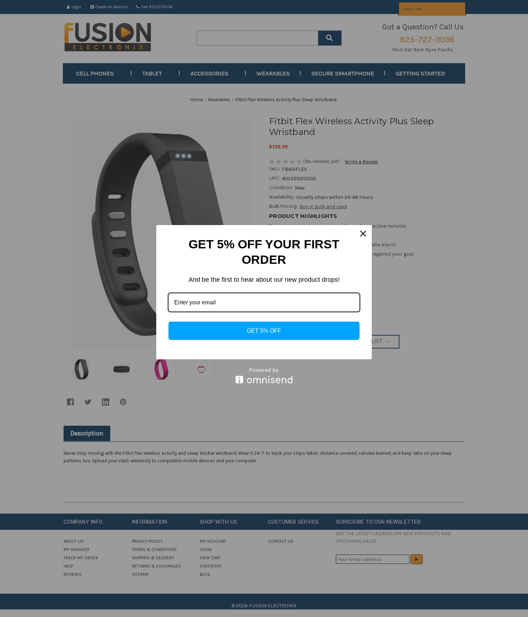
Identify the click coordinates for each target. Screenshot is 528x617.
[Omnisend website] (264, 375)
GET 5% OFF (264, 331)
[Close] (363, 233)
